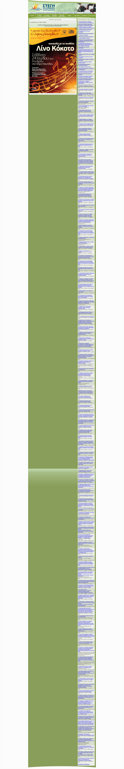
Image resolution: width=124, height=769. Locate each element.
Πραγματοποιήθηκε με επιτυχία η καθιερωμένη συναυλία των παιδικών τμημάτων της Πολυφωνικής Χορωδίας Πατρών (86, 505)
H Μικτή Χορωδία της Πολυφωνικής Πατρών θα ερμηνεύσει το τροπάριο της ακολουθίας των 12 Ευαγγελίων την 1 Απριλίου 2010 (86, 697)
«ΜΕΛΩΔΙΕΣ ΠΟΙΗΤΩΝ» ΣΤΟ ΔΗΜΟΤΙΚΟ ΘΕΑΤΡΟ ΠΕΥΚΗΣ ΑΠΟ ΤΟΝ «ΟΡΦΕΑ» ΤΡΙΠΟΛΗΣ (85, 44)
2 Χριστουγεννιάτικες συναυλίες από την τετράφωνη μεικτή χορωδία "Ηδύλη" (86, 172)
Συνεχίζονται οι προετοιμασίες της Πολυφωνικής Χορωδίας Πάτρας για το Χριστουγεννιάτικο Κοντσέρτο (86, 256)
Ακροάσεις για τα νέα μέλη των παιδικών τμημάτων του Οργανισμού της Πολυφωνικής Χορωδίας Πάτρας (85, 391)
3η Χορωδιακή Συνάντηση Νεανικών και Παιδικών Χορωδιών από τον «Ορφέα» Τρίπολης (86, 274)
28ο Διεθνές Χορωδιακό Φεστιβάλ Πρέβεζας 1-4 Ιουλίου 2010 (85, 467)
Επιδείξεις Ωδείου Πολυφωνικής (85, 29)
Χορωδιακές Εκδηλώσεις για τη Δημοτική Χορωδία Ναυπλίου (85, 406)
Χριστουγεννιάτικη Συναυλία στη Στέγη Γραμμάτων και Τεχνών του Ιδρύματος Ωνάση (85, 155)
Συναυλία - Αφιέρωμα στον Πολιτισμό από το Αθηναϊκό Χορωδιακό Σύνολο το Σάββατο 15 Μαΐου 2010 (86, 581)
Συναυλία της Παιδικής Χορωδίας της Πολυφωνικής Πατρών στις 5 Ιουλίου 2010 (86, 453)
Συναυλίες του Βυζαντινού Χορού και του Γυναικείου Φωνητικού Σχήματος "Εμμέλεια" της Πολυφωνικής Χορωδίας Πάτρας (86, 753)
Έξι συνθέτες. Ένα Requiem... (85, 66)
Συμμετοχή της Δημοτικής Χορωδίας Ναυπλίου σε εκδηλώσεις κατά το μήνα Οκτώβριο (86, 200)
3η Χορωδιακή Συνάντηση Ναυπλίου (86, 316)
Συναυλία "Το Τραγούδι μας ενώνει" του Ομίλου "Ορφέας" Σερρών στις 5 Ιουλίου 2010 (85, 463)
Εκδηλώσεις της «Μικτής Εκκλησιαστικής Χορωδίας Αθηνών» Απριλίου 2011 (85, 82)
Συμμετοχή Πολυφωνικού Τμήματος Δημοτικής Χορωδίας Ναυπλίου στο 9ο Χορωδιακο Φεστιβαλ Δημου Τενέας (86, 415)
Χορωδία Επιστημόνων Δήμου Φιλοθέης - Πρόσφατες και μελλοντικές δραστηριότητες (85, 629)
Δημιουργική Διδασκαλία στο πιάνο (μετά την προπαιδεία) (85, 106)
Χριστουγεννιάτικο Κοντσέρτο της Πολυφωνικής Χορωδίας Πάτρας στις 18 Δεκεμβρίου (86, 182)
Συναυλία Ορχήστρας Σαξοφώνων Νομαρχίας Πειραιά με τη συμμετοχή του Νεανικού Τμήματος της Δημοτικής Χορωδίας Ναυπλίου (86, 356)
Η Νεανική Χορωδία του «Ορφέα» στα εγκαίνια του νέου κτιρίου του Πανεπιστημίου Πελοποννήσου (85, 373)
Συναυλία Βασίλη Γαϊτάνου (84, 38)
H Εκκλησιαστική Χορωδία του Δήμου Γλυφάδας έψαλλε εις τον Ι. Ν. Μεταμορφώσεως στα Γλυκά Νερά (86, 568)
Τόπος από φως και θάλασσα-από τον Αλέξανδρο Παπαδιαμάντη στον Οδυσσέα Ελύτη (85, 40)
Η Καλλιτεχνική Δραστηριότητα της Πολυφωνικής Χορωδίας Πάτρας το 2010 (85, 144)
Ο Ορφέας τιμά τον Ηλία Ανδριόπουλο (83, 47)
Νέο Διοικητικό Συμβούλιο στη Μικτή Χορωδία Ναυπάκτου (86, 242)
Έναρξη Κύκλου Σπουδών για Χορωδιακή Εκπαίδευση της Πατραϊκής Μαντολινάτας (86, 746)
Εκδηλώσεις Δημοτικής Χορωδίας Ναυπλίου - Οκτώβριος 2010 (85, 350)
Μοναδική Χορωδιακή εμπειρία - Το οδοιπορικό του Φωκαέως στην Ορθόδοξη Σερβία (86, 361)
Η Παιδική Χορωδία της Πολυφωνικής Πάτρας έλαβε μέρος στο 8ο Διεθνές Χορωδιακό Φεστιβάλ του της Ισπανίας (86, 421)
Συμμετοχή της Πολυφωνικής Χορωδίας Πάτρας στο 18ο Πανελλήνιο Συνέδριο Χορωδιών (86, 338)
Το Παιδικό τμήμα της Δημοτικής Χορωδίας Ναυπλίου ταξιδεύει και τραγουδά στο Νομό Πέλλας (85, 431)
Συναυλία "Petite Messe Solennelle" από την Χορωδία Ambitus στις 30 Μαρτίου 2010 (86, 707)
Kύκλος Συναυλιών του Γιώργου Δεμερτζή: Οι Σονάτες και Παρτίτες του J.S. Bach (85, 226)
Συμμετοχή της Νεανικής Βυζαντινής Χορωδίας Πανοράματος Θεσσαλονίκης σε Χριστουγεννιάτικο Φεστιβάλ (86, 220)
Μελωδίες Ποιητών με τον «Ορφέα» (86, 97)
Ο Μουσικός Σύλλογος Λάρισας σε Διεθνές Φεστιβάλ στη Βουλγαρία (85, 312)
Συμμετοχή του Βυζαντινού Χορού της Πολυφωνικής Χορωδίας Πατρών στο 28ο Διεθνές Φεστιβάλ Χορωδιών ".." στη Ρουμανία (86, 475)
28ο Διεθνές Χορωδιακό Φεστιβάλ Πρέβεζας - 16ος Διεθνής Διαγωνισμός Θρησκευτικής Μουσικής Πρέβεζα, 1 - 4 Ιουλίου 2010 (86, 443)
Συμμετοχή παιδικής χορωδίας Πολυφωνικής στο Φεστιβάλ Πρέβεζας (85, 25)
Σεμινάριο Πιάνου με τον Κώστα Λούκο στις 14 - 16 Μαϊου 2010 (85, 667)
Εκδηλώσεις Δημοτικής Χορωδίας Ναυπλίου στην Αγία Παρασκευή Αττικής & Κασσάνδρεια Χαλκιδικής (86, 327)
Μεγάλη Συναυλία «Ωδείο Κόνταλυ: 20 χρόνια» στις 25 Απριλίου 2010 (85, 642)
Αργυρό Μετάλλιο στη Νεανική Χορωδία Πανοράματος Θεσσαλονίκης (86, 22)
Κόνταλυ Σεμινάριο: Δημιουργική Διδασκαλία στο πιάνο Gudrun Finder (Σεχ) (85, 268)
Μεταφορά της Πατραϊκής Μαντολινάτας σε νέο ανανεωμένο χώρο (86, 734)
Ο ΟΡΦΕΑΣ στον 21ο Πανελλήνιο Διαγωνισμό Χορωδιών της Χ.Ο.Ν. (85, 71)
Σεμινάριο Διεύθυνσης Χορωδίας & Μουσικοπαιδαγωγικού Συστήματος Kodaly (85, 381)
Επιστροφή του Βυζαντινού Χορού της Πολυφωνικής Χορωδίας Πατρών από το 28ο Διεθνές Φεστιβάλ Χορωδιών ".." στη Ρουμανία (86, 458)
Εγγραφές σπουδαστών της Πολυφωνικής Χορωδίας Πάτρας (84, 397)
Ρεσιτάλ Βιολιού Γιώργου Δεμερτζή (86, 33)
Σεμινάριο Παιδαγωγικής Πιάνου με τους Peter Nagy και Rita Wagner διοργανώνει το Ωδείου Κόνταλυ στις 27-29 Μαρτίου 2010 (86, 740)
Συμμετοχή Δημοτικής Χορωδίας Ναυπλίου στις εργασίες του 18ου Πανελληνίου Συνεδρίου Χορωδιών (85, 215)
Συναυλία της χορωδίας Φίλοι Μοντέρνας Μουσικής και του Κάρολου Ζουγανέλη (86, 93)
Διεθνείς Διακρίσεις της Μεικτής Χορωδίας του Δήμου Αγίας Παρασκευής (86, 27)
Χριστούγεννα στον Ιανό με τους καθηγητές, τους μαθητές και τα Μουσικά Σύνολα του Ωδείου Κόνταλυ (85, 177)
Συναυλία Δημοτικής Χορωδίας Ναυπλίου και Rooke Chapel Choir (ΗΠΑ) (85, 436)
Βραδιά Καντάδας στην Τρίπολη (85, 385)
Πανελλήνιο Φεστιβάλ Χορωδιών (85, 85)
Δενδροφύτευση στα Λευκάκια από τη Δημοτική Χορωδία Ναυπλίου (86, 410)
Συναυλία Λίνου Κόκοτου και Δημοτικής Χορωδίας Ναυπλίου (84, 401)
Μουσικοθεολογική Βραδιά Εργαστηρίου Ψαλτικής (84, 65)
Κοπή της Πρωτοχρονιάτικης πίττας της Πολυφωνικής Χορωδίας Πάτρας (86, 115)
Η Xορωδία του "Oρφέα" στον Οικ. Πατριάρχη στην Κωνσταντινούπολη (85, 247)
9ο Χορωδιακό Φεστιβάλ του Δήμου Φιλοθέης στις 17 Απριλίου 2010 (86, 691)
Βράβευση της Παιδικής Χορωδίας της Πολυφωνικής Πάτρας (85, 150)
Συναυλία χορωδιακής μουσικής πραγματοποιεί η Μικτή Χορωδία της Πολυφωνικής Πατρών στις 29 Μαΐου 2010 (85, 563)
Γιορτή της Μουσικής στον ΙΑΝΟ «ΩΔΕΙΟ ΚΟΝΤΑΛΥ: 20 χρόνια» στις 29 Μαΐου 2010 (86, 543)
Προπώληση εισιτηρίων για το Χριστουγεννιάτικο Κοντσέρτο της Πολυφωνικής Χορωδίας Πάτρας (85, 194)
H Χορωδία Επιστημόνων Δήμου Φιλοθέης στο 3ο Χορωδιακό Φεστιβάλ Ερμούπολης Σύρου (86, 499)
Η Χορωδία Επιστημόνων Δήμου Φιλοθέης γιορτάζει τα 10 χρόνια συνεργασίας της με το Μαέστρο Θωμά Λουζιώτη (86, 286)
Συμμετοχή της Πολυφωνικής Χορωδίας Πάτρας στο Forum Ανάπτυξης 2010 (84, 307)
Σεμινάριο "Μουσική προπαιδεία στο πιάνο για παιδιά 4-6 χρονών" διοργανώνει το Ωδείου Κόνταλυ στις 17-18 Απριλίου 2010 (86, 672)
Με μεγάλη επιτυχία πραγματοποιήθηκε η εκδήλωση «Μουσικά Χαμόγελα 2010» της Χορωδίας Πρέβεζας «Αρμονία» (85, 591)
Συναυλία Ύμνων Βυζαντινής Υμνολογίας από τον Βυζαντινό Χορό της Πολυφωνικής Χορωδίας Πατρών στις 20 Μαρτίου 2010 (85, 712)
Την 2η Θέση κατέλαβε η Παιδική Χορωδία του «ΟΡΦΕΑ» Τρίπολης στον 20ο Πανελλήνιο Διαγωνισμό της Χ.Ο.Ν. (86, 635)
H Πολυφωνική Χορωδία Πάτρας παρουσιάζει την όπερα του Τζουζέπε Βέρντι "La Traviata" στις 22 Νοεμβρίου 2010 (86, 232)
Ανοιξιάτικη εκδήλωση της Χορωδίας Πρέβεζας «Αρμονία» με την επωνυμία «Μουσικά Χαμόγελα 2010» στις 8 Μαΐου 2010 (86, 596)
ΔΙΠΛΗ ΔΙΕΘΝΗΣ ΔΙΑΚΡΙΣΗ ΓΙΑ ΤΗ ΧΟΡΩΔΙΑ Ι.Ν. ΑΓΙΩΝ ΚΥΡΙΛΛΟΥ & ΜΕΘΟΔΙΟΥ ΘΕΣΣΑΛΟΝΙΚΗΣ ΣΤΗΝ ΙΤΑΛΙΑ (86, 51)
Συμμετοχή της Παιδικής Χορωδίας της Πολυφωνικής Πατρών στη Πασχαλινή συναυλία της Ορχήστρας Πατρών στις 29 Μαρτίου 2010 (85, 702)
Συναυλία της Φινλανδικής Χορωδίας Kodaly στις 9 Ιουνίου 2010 (86, 513)
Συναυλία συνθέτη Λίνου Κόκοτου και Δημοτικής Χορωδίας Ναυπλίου (86, 426)
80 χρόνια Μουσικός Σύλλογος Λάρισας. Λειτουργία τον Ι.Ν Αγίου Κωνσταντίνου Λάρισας (85, 129)
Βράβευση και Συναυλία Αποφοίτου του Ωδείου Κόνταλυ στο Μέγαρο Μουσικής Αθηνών (85, 333)
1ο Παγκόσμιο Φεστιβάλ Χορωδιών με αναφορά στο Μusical (86, 101)
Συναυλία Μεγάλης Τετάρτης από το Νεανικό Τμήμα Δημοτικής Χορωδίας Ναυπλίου (86, 679)
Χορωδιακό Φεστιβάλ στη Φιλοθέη (86, 89)
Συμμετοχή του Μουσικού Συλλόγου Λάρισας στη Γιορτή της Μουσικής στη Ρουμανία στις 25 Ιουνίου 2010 (86, 585)
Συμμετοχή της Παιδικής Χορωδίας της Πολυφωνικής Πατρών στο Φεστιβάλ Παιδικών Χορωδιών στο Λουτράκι (86, 480)
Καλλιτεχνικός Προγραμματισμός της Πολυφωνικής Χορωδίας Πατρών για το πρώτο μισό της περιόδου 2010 (86, 717)
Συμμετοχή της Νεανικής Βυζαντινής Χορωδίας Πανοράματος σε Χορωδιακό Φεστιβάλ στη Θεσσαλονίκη (86, 301)
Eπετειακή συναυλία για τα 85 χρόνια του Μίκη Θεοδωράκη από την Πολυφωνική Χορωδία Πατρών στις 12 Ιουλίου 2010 (86, 486)
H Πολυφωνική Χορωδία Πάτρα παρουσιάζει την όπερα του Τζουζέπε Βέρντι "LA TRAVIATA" (85, 296)
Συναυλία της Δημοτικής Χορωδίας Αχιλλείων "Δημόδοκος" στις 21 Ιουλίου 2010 (86, 447)
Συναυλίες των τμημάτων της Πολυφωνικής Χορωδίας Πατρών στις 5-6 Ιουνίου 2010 (86, 517)
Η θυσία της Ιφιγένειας (83, 35)
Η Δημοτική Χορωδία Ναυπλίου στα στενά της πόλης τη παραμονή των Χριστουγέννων (86, 139)
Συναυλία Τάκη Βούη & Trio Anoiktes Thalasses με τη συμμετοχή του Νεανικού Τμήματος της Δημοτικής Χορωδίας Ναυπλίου (86, 686)
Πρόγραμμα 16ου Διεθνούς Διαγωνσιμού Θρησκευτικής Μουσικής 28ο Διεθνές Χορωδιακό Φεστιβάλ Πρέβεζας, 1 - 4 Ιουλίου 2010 (85, 536)
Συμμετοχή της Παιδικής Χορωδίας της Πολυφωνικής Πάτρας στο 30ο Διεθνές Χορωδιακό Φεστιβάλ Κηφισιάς (86, 279)
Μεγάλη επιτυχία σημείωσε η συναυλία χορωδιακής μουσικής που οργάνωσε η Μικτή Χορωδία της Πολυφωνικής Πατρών (86, 523)
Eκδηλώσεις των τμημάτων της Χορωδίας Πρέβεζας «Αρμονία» (85, 471)
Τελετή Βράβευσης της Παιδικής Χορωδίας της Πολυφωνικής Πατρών (85, 120)
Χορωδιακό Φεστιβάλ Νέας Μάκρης (86, 495)
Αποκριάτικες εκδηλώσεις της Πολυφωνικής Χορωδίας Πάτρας (84, 111)
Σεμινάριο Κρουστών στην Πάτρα (86, 36)
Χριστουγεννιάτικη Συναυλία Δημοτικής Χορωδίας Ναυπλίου (84, 134)
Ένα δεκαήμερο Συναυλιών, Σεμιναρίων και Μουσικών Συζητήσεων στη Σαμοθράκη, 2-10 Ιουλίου (85, 490)
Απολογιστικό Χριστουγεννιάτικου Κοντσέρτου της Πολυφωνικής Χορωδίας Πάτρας (85, 167)
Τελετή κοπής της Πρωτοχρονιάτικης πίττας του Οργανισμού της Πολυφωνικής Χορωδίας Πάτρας (86, 759)
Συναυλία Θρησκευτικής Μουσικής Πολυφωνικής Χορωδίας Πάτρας (85, 77)
